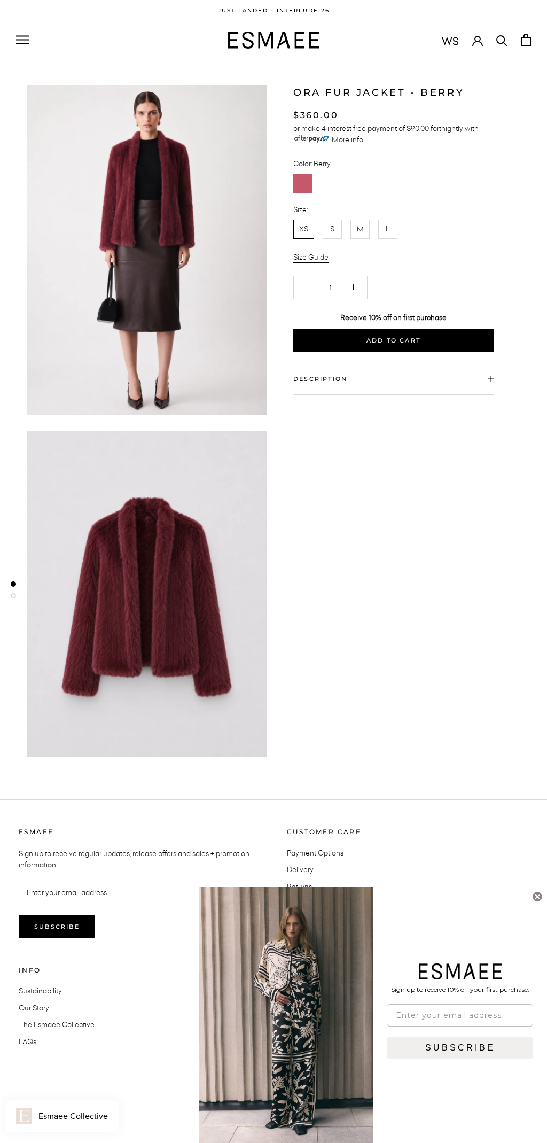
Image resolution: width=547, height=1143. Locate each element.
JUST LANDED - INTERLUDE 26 (274, 10)
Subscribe (57, 926)
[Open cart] (526, 40)
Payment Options (315, 853)
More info (347, 139)
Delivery (300, 869)
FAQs (27, 1041)
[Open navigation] (22, 39)
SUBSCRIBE (460, 1047)
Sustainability (40, 991)
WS (450, 41)
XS (303, 229)
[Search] (501, 39)
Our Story (34, 1008)
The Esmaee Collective (57, 1024)
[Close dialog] (537, 896)
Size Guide (311, 257)
